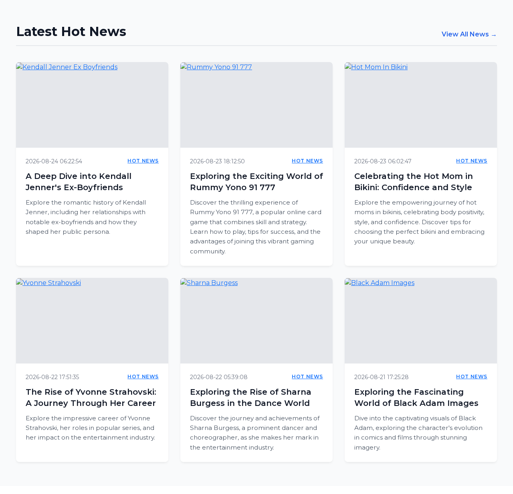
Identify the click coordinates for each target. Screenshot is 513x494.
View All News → (469, 34)
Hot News (143, 161)
